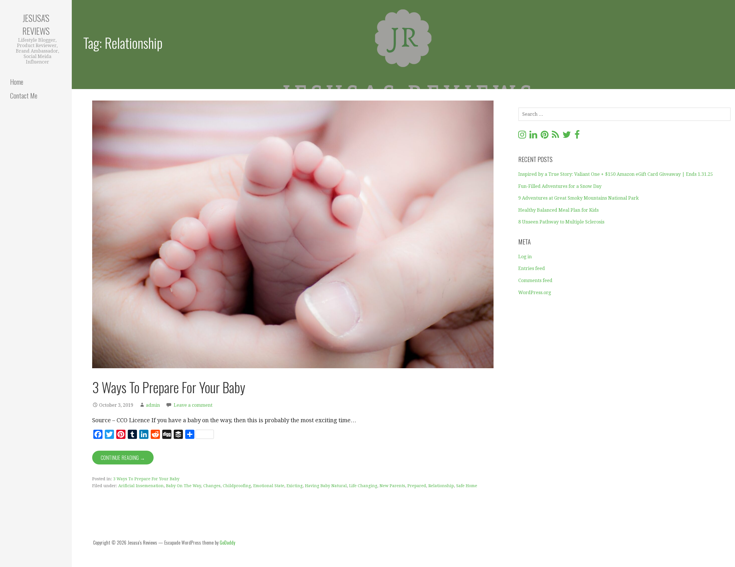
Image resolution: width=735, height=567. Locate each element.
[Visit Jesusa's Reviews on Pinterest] (544, 136)
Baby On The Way (183, 485)
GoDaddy (227, 542)
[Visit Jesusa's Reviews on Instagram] (522, 136)
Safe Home (466, 485)
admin (153, 405)
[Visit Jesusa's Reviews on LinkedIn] (533, 136)
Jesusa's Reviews (36, 24)
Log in (525, 256)
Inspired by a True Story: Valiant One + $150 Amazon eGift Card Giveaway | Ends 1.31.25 (615, 174)
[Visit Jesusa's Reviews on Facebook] (577, 136)
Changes (211, 485)
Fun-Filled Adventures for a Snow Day (559, 186)
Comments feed (535, 280)
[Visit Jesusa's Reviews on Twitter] (566, 136)
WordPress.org (534, 292)
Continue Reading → (123, 457)
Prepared (416, 485)
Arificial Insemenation (141, 485)
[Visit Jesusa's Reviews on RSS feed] (555, 136)
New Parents (392, 485)
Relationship (441, 485)
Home (16, 81)
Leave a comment (193, 405)
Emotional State (268, 485)
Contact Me (23, 95)
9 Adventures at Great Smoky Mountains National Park (578, 198)
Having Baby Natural (326, 485)
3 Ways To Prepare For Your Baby (168, 387)
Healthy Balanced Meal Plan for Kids (558, 210)
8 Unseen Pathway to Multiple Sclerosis (561, 222)
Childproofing (237, 485)
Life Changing (363, 485)
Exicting (295, 485)
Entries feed (531, 268)
